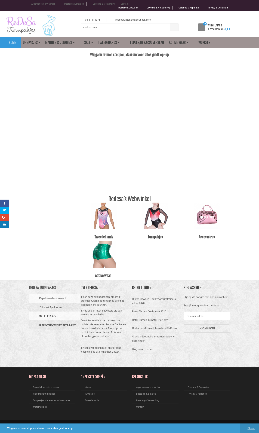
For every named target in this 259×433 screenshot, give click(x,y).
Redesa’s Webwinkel (129, 199)
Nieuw (88, 387)
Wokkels (204, 42)
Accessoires (207, 237)
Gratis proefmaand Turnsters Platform (154, 328)
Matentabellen (40, 406)
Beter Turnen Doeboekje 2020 (149, 311)
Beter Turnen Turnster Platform (150, 320)
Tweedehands (108, 42)
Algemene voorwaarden (43, 3)
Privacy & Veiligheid (218, 7)
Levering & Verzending (104, 3)
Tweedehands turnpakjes (46, 387)
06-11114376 (47, 316)
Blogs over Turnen (142, 349)
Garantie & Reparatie (188, 7)
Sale (87, 42)
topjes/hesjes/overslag (147, 42)
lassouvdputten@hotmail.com (57, 324)
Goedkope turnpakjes (44, 393)
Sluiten (251, 428)
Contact (124, 3)
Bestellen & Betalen (74, 3)
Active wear (177, 42)
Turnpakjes (29, 42)
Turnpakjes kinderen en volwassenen (51, 400)
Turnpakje (90, 393)
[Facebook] (33, 336)
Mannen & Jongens (59, 42)
